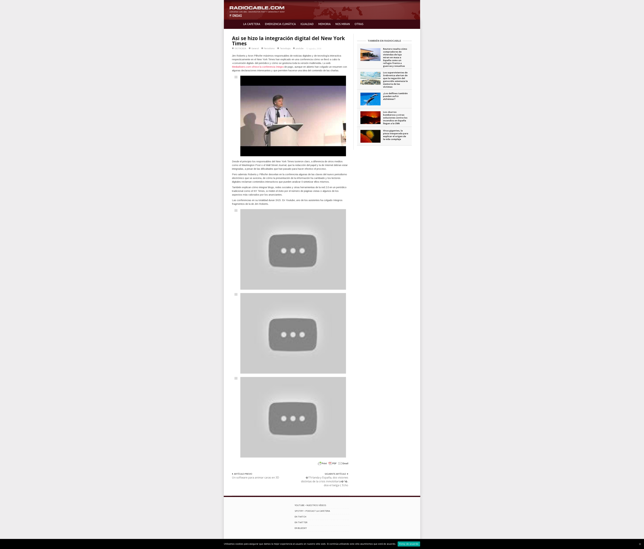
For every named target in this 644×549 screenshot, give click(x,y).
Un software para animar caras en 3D (255, 477)
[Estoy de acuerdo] (639, 544)
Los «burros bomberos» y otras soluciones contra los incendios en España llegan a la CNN (395, 117)
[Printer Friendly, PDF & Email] (333, 463)
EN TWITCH (300, 516)
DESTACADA (240, 48)
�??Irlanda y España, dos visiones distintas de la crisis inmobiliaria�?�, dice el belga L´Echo (324, 481)
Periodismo (269, 48)
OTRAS (359, 24)
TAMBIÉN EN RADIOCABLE (384, 40)
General (255, 48)
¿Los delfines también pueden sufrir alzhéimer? (395, 96)
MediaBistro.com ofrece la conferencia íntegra (258, 66)
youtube (300, 48)
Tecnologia (285, 48)
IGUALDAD (307, 24)
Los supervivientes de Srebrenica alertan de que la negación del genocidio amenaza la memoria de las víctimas (395, 79)
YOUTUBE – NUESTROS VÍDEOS (310, 505)
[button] (632, 4)
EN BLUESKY (301, 528)
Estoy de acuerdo (408, 543)
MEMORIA (324, 24)
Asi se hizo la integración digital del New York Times (288, 41)
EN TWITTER (301, 522)
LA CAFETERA (251, 24)
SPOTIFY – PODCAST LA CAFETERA (312, 511)
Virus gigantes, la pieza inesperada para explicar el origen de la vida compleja (395, 135)
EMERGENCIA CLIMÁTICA (280, 24)
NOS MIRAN (342, 24)
